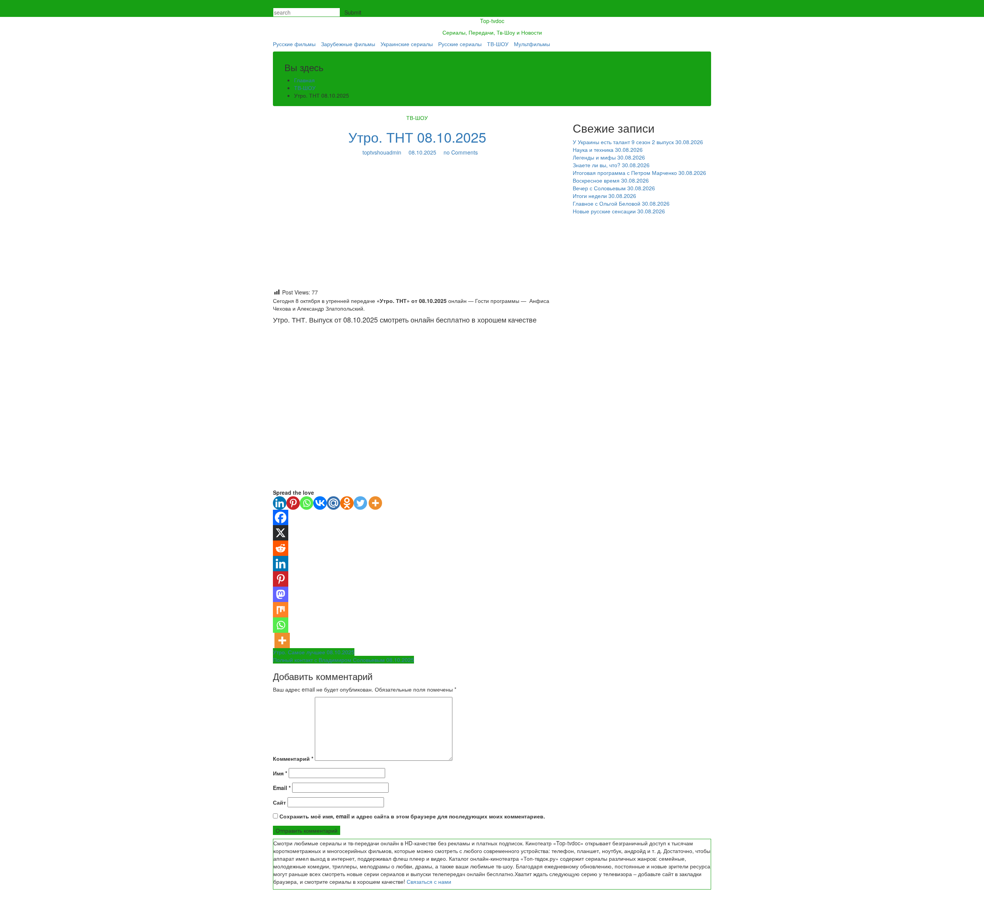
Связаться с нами (429, 881)
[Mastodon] (280, 594)
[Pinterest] (293, 503)
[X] (280, 532)
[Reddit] (280, 548)
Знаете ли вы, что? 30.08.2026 (611, 165)
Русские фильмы (294, 44)
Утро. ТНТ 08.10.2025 (417, 136)
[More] (375, 503)
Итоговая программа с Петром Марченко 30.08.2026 (639, 172)
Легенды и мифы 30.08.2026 (609, 157)
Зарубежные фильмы (348, 44)
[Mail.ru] (333, 503)
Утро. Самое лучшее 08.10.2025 (313, 652)
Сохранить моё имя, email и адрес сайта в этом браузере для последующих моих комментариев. (412, 816)
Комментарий (293, 758)
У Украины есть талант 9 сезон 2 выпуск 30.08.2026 (638, 142)
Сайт (279, 802)
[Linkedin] (279, 503)
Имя (280, 773)
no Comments (460, 152)
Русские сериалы (460, 44)
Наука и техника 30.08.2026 (608, 149)
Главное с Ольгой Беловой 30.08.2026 (621, 203)
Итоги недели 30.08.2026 (604, 196)
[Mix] (280, 609)
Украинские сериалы (407, 44)
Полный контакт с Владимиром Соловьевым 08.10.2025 (343, 660)
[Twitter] (360, 503)
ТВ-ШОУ (498, 44)
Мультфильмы (532, 44)
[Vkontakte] (320, 503)
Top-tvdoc (492, 21)
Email (282, 788)
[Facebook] (280, 517)
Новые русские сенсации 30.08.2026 (619, 211)
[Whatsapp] (306, 503)
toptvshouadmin (381, 152)
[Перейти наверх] (2, 909)
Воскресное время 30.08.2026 (611, 180)
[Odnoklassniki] (347, 503)
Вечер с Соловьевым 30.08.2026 (614, 188)
